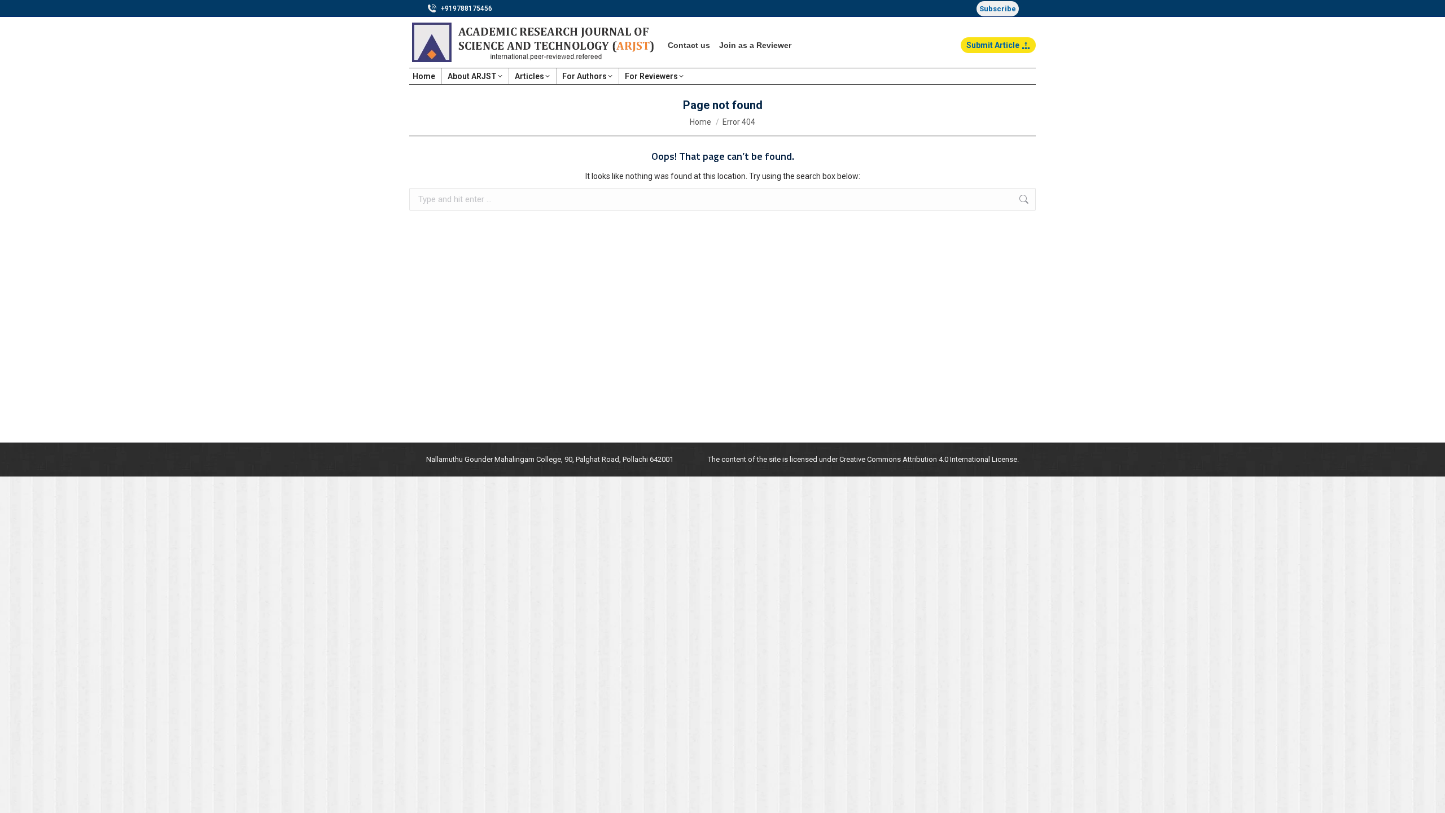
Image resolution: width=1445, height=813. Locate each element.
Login (1026, 76)
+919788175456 (466, 8)
